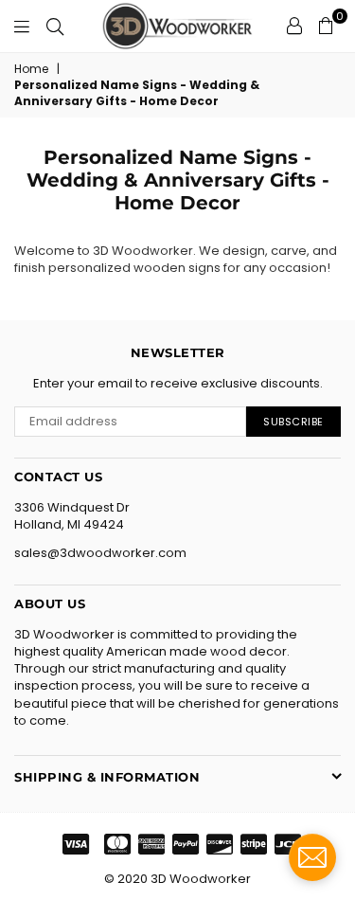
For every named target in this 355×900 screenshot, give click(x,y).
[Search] (55, 25)
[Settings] (294, 25)
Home (31, 69)
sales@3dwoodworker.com (100, 553)
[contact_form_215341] (312, 857)
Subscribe (293, 421)
